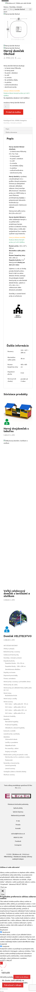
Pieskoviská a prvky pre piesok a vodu (16, 754)
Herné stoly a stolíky (10, 698)
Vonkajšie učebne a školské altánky (15, 771)
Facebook (18, 841)
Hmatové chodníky (10, 716)
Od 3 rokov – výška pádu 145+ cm (16, 710)
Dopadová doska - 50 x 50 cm (14, 663)
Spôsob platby (18, 808)
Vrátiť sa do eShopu (21, 977)
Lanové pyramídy (10, 765)
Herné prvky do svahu (11, 684)
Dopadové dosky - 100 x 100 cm (15, 666)
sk (20, 854)
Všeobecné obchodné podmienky (18, 804)
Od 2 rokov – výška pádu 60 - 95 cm (16, 704)
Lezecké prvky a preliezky (12, 734)
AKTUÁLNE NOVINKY (11, 645)
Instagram (18, 845)
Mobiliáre (7, 737)
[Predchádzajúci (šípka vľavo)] (1, 991)
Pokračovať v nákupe (12, 985)
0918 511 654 (18, 837)
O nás (18, 821)
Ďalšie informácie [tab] (11, 132)
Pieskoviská (8, 760)
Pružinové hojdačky (11, 725)
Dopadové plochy (9, 661)
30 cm (23, 358)
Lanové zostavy (10, 768)
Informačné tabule (11, 739)
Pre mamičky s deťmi (11, 748)
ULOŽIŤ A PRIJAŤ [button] (6, 960)
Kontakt (18, 828)
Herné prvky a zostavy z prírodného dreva (17, 681)
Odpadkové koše (10, 745)
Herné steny (7, 693)
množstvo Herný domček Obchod (14, 102)
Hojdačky (7, 719)
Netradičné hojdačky (11, 721)
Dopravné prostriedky (11, 675)
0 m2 (22, 373)
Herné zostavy (8, 701)
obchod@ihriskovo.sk (18, 833)
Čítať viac (3, 887)
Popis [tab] (7, 129)
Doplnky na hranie (9, 672)
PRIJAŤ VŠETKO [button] (21, 884)
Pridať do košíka (13, 112)
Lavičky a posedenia (11, 742)
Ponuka (18, 824)
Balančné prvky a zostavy (12, 652)
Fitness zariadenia (10, 678)
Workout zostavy (9, 774)
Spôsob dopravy (18, 812)
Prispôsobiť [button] (4, 884)
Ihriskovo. (16, 854)
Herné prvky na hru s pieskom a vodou (17, 757)
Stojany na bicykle (11, 751)
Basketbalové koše (11, 695)
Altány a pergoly (9, 648)
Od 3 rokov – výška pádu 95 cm (15, 713)
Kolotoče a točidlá (9, 731)
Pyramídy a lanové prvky (11, 763)
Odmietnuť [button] (12, 884)
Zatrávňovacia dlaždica (12, 669)
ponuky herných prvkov (16, 271)
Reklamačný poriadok (18, 815)
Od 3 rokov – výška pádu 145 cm (15, 707)
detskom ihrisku (21, 226)
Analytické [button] (3, 944)
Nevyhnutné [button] (4, 930)
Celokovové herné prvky (11, 655)
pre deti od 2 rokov (24, 380)
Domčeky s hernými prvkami (13, 123)
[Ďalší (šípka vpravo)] (3, 991)
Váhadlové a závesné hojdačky (15, 728)
